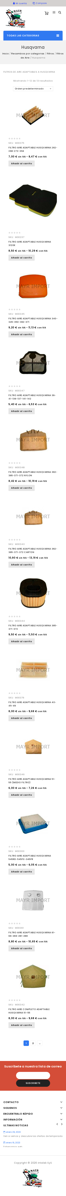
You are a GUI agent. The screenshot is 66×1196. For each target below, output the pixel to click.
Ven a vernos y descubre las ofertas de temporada (32, 1136)
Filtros (50, 53)
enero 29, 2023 (13, 1132)
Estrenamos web (12, 1146)
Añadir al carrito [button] (21, 163)
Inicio (5, 53)
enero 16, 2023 (13, 1142)
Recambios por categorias (27, 53)
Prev (57, 1124)
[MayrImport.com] (16, 18)
